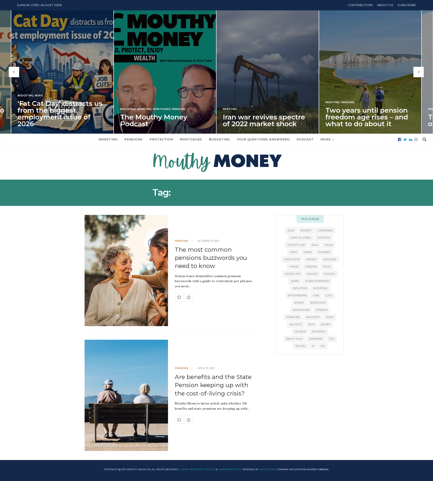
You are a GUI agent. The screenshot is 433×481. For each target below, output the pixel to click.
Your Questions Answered (263, 139)
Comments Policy (229, 469)
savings (300, 331)
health (312, 273)
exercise (329, 259)
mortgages (301, 309)
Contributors (360, 5)
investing (320, 288)
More (325, 139)
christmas (325, 230)
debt (293, 252)
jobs (316, 295)
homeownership (317, 281)
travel (300, 346)
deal (314, 244)
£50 (323, 346)
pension (321, 309)
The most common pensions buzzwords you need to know (211, 258)
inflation (300, 288)
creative (323, 237)
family (294, 266)
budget (306, 230)
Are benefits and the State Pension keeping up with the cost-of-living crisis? (213, 385)
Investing (144, 109)
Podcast (305, 139)
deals (329, 244)
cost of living (300, 237)
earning (324, 252)
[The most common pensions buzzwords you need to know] (126, 270)
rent (330, 317)
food (326, 266)
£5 (313, 346)
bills (290, 230)
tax (331, 338)
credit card (296, 244)
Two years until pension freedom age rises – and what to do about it (366, 117)
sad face (296, 324)
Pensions (178, 109)
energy (311, 259)
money (299, 302)
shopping (318, 331)
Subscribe (407, 5)
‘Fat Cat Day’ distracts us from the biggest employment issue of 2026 (60, 113)
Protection (161, 139)
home (295, 281)
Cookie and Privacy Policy (197, 469)
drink (307, 252)
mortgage (318, 302)
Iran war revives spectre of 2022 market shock (264, 120)
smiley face (294, 338)
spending (316, 338)
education (291, 259)
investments (297, 295)
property (313, 317)
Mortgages (161, 109)
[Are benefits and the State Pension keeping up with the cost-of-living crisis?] (126, 395)
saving (325, 324)
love (328, 295)
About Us (385, 5)
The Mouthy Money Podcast (153, 120)
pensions (292, 317)
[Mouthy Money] (216, 162)
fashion (311, 266)
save (311, 324)
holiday (329, 273)
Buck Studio (267, 469)
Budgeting (25, 95)
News (39, 95)
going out (292, 273)
